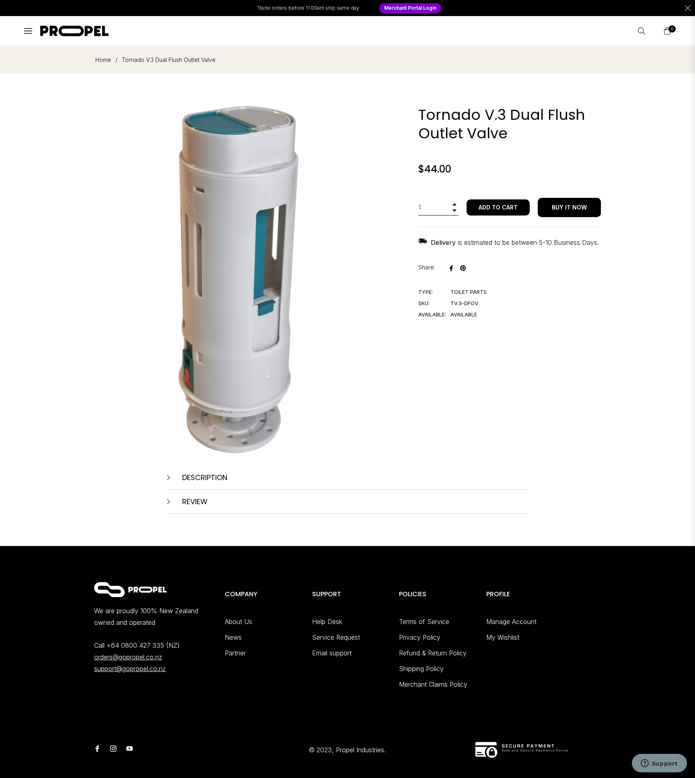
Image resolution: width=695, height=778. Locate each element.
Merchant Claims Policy (433, 684)
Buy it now (569, 207)
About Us (238, 622)
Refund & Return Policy (433, 653)
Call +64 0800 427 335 (129, 645)
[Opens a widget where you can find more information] (659, 764)
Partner (235, 653)
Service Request (336, 637)
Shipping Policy (421, 669)
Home (103, 59)
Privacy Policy (419, 637)
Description (203, 477)
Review (194, 502)
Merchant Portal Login (410, 8)
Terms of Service (424, 622)
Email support (332, 653)
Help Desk (327, 622)
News (233, 637)
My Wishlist (502, 637)
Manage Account (511, 622)
